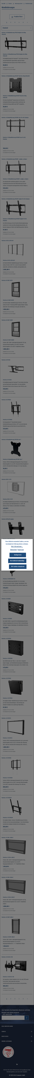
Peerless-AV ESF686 (8, 778)
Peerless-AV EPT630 (7, 698)
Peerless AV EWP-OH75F (8, 300)
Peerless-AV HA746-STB (8, 977)
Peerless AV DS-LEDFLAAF (9, 260)
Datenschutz (13, 550)
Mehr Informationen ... (17, 546)
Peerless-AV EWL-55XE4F (9, 897)
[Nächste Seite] (27, 22)
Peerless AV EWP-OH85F (8, 340)
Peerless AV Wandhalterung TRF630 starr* (12, 459)
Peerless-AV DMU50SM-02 (9, 579)
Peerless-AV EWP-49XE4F (9, 937)
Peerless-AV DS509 (7, 619)
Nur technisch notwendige (17, 561)
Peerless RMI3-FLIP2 (8, 499)
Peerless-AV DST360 (7, 658)
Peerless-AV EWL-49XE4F (9, 857)
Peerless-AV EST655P (8, 818)
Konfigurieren (17, 555)
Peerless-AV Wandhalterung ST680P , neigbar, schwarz (15, 179)
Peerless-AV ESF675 (7, 738)
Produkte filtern (18, 17)
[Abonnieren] (27, 1018)
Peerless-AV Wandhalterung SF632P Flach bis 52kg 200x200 (14, 96)
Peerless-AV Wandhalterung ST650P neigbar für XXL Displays (15, 220)
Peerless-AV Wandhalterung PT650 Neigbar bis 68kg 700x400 (15, 55)
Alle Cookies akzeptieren (17, 566)
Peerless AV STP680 (7, 420)
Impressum (21, 550)
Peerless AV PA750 (7, 380)
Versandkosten (24, 1070)
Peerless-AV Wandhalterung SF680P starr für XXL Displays (14, 138)
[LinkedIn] (17, 1064)
